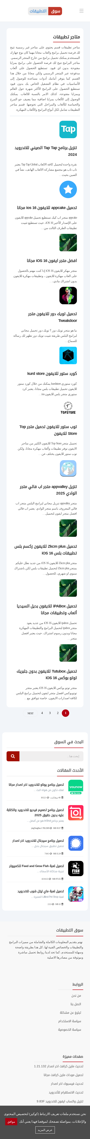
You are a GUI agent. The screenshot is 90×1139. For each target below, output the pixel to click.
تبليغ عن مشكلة (70, 1012)
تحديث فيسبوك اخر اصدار (67, 1084)
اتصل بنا (76, 1004)
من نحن (76, 995)
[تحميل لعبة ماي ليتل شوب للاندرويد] (75, 894)
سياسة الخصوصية (69, 1029)
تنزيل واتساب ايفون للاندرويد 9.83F (60, 1101)
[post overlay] (68, 140)
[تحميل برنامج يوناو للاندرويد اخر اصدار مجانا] (75, 787)
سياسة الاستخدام (69, 1021)
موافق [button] (11, 1121)
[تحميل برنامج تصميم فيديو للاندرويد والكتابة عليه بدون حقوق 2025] (75, 812)
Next (30, 713)
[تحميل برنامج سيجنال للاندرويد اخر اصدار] (75, 843)
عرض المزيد (45, 1130)
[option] (45, 843)
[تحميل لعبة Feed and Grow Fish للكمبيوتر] (75, 868)
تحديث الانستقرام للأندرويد (66, 1092)
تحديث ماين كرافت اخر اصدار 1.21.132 (58, 1066)
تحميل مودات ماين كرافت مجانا (63, 1075)
